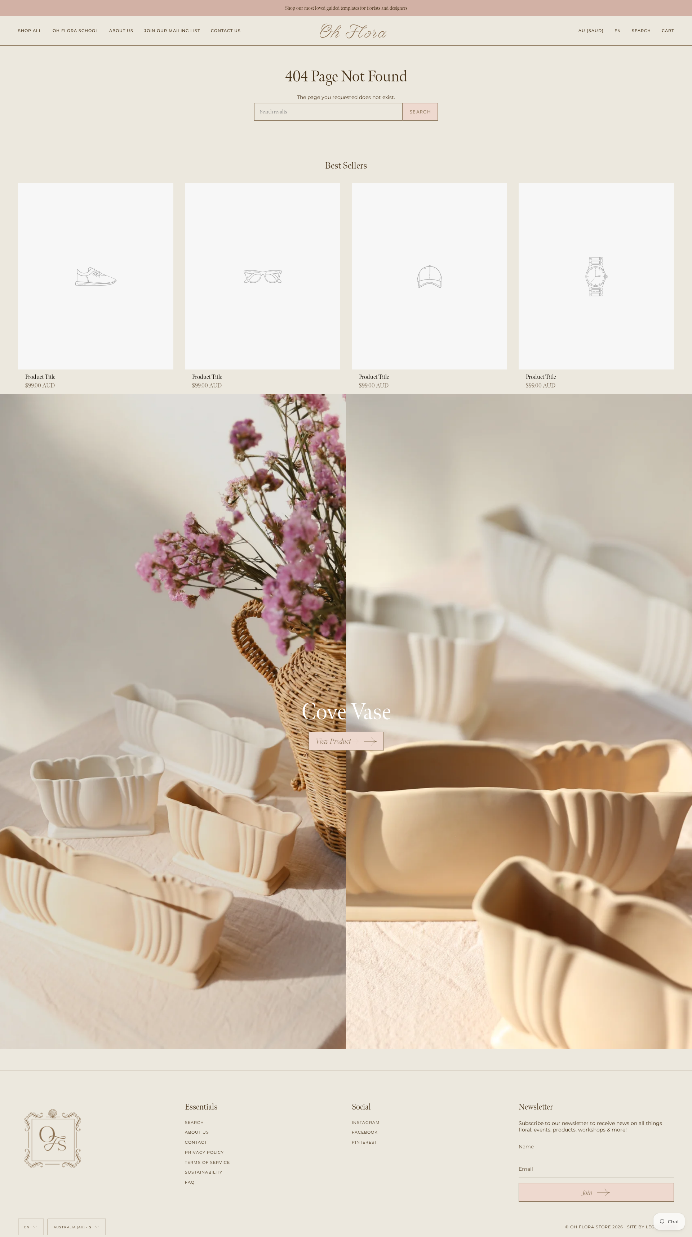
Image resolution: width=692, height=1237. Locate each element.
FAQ (190, 1182)
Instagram (366, 1122)
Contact (196, 1142)
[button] (30, 30)
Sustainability (203, 1172)
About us (197, 1132)
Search (420, 112)
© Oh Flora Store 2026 (594, 1226)
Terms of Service (207, 1162)
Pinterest (364, 1142)
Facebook (365, 1132)
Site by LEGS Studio (652, 1226)
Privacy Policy (204, 1152)
